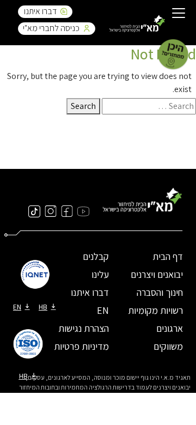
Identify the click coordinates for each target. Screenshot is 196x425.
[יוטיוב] (83, 210)
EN (103, 310)
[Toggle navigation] (178, 14)
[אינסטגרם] (51, 210)
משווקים (168, 346)
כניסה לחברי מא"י (51, 28)
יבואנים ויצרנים (157, 274)
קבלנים (96, 256)
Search (83, 106)
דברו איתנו (40, 11)
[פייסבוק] (67, 210)
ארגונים (169, 328)
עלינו (100, 274)
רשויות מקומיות (155, 310)
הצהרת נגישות (83, 328)
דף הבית (167, 256)
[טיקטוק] (34, 210)
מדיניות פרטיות (81, 346)
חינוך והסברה (160, 292)
